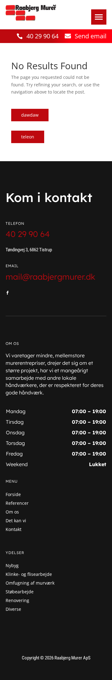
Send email (90, 36)
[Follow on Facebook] (7, 293)
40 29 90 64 (42, 36)
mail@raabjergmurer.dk (50, 277)
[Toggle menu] (98, 17)
